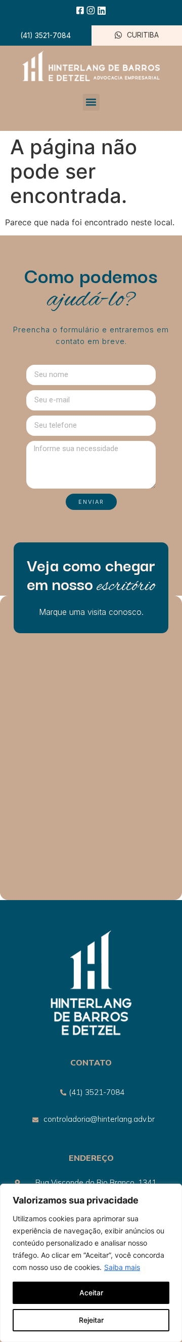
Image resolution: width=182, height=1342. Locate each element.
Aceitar (91, 1292)
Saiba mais (122, 1267)
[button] (91, 102)
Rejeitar (91, 1320)
